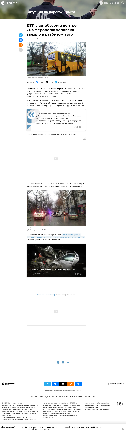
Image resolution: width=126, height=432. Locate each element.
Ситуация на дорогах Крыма (45, 294)
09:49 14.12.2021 (31, 39)
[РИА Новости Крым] (10, 3)
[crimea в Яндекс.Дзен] (63, 384)
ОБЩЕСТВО (58, 391)
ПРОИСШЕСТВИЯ (69, 391)
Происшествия (60, 294)
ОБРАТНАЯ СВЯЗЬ (76, 397)
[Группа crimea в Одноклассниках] (70, 384)
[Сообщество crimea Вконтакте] (55, 384)
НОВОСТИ (34, 397)
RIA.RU (87, 397)
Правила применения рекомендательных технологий (20, 420)
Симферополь (71, 294)
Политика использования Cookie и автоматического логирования (20, 414)
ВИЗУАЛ (78, 391)
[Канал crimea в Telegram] (47, 384)
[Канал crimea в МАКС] (78, 384)
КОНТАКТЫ (63, 397)
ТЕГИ (93, 397)
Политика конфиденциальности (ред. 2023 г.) (17, 418)
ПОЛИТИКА (49, 391)
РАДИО (54, 397)
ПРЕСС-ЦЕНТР (45, 397)
